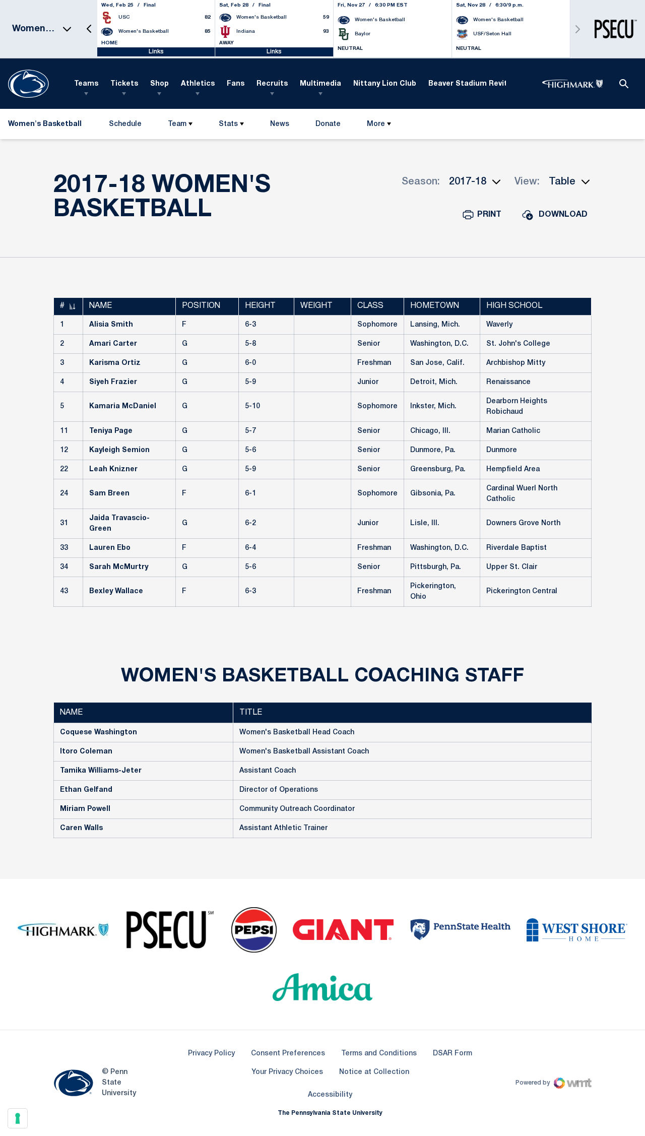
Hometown (434, 305)
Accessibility (330, 1094)
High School (514, 305)
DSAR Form (452, 1053)
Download (563, 214)
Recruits (272, 84)
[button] (89, 29)
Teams (86, 84)
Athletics (198, 84)
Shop (159, 84)
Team (177, 124)
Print (489, 214)
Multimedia (320, 84)
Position (201, 305)
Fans (235, 84)
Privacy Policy (211, 1053)
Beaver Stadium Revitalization (484, 84)
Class (370, 305)
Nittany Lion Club (384, 84)
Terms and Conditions (379, 1053)
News (279, 124)
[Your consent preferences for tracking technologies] (17, 1118)
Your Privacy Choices (287, 1072)
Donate (328, 126)
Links (156, 51)
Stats (228, 124)
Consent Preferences (288, 1053)
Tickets (124, 84)
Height (260, 305)
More (376, 124)
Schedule (125, 124)
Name (100, 305)
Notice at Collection (374, 1072)
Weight (316, 305)
